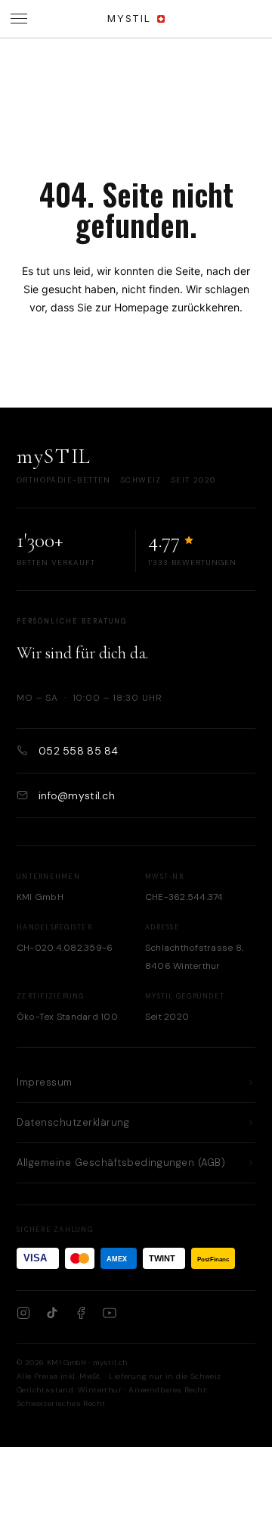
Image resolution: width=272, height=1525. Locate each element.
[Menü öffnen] (19, 19)
